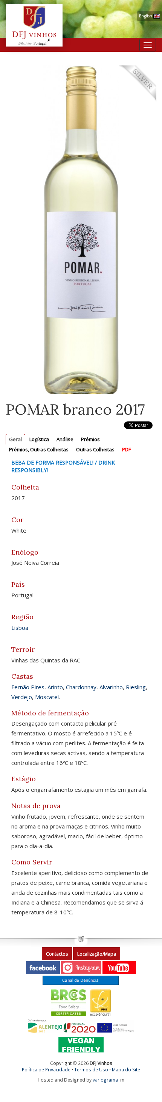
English (146, 16)
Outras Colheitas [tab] (95, 449)
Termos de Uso (91, 1069)
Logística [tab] (39, 439)
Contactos (57, 954)
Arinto (55, 687)
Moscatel (47, 697)
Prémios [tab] (90, 439)
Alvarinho (111, 687)
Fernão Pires (27, 687)
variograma (105, 1080)
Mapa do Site (126, 1069)
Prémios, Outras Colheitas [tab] (39, 449)
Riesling (136, 687)
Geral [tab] (15, 439)
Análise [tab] (65, 439)
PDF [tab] (126, 449)
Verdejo (21, 697)
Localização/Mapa (96, 954)
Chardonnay (81, 687)
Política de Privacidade (46, 1069)
